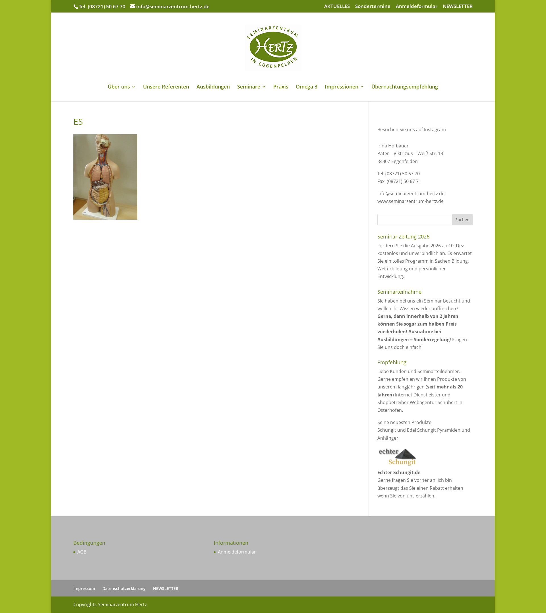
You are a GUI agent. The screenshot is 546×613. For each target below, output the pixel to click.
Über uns (119, 87)
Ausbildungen (213, 87)
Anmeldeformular (416, 6)
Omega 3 (306, 87)
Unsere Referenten (166, 87)
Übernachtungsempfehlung (404, 87)
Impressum (84, 588)
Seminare (248, 87)
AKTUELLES (337, 6)
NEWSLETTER (458, 6)
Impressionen (341, 87)
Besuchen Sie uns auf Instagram (411, 129)
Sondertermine (372, 6)
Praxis (280, 87)
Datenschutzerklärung (124, 588)
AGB (81, 552)
